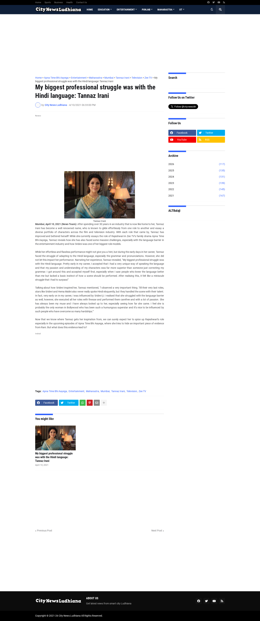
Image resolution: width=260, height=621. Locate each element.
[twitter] (213, 2)
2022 (196, 189)
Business (58, 2)
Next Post (156, 530)
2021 (196, 195)
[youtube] (219, 2)
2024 (196, 176)
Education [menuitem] (104, 9)
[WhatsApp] (83, 403)
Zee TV (142, 391)
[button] (212, 9)
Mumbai (105, 391)
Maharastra (92, 391)
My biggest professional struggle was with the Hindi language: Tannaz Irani (54, 457)
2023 (196, 183)
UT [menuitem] (180, 9)
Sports (48, 2)
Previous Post (44, 530)
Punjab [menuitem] (146, 9)
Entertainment (76, 391)
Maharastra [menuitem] (164, 9)
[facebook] (208, 2)
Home (38, 2)
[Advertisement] (130, 43)
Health (69, 2)
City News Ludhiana (70, 615)
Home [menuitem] (90, 9)
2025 (196, 170)
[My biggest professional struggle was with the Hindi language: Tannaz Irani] (55, 438)
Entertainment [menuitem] (126, 9)
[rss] (224, 2)
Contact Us (81, 2)
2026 (196, 164)
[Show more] (104, 403)
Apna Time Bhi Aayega (54, 391)
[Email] (97, 403)
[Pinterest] (90, 403)
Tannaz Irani (118, 391)
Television (131, 391)
